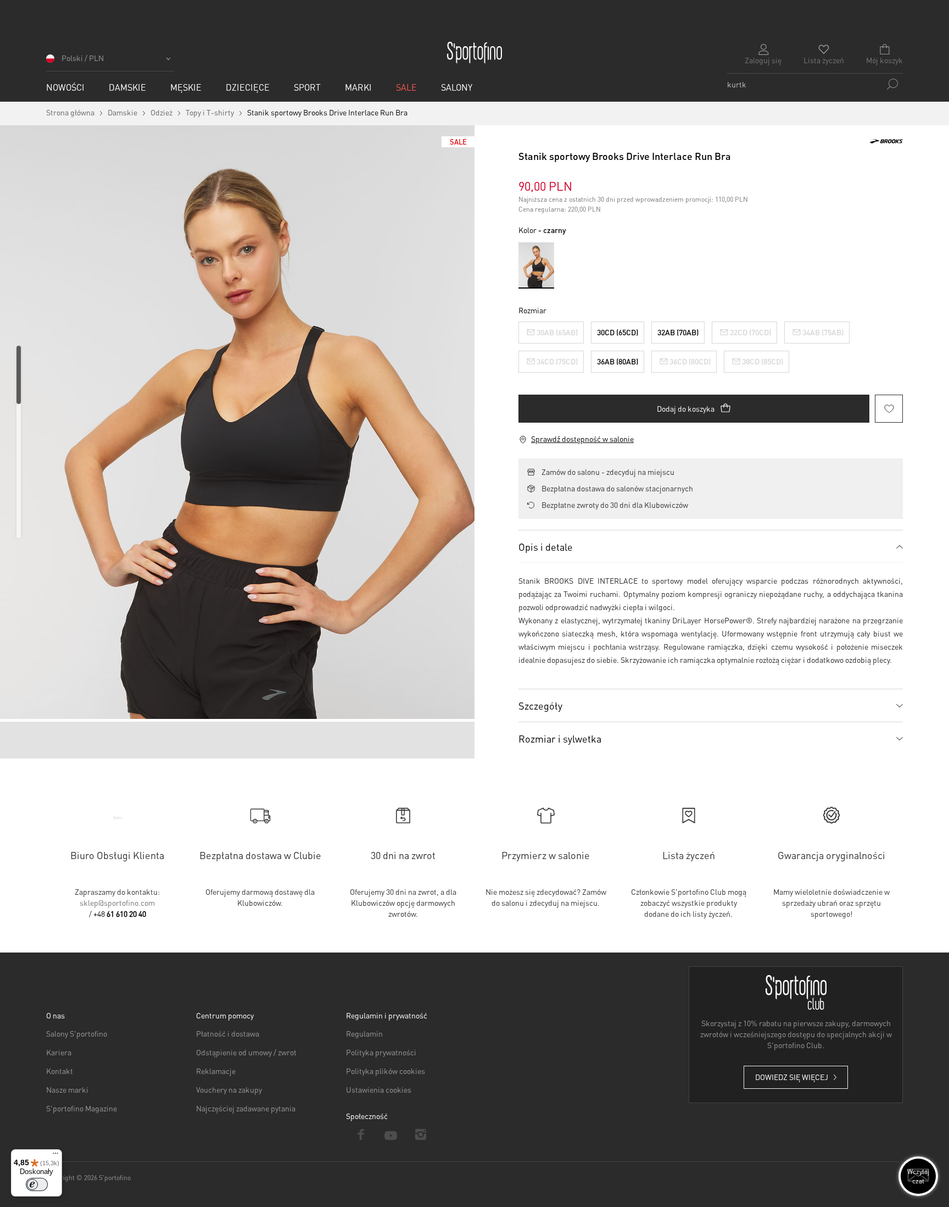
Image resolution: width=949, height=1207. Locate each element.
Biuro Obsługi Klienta (117, 855)
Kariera (58, 1052)
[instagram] (421, 1134)
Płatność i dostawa (227, 1033)
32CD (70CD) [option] (750, 332)
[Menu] (55, 1155)
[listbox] (710, 344)
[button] (110, 61)
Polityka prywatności (381, 1052)
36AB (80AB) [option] (617, 361)
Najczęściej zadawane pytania (245, 1108)
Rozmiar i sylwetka (559, 738)
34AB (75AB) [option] (823, 332)
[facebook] (361, 1134)
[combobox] (815, 84)
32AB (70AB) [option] (678, 332)
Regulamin (364, 1033)
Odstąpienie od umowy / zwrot (246, 1052)
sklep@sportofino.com (117, 902)
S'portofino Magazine (81, 1108)
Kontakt (59, 1071)
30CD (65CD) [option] (617, 332)
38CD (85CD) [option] (762, 361)
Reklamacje (216, 1071)
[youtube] (391, 1134)
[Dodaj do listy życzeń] (889, 409)
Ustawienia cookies (378, 1089)
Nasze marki (67, 1089)
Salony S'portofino (76, 1033)
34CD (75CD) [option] (557, 361)
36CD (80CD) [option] (690, 361)
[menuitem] (65, 87)
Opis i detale (545, 546)
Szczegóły (540, 705)
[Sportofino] (474, 53)
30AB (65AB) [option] (557, 332)
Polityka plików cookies (385, 1071)
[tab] (710, 546)
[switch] (37, 1184)
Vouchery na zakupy (229, 1089)
